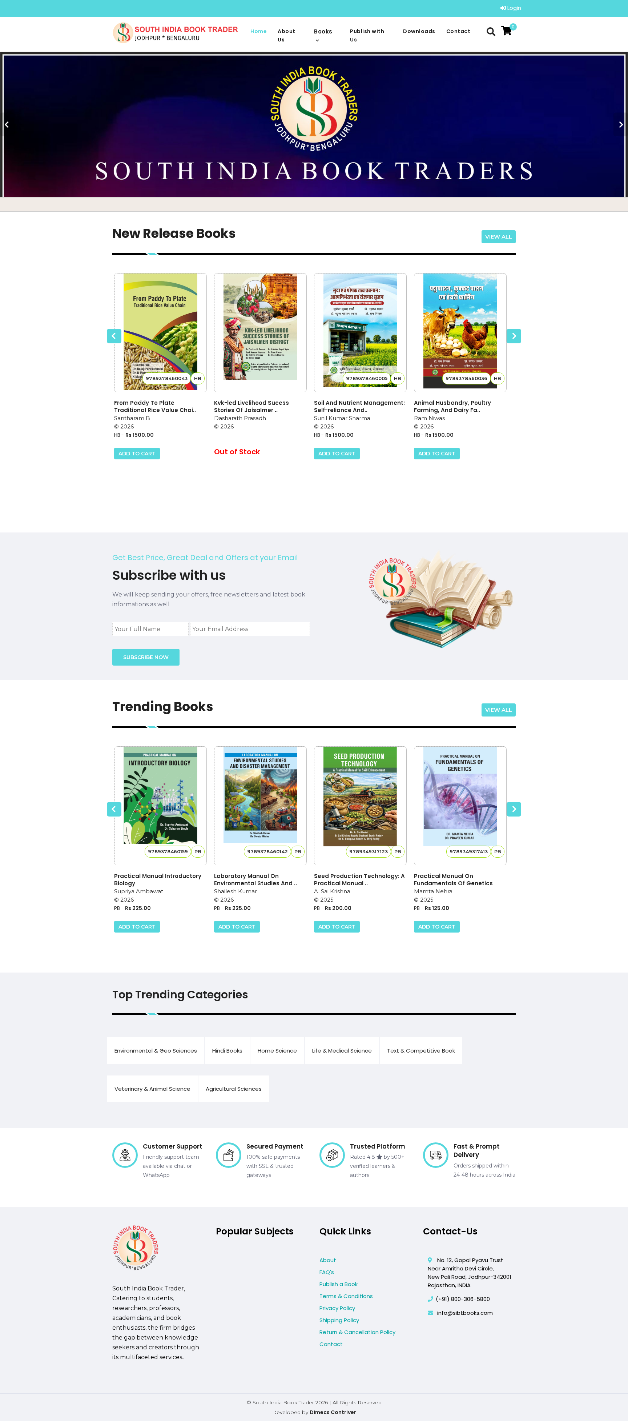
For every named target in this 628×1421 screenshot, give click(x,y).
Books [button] (323, 31)
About (327, 1260)
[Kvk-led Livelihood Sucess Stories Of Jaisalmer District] (260, 333)
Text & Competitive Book (421, 1050)
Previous (7, 124)
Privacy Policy (337, 1308)
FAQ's (326, 1272)
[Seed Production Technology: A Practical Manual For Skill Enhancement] (360, 806)
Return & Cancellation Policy (357, 1332)
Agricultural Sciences (234, 1089)
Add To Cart (137, 453)
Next (620, 124)
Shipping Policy (339, 1320)
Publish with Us (367, 35)
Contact (458, 31)
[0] (506, 31)
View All (498, 236)
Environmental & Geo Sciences (155, 1050)
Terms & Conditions (346, 1296)
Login (513, 8)
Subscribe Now (146, 657)
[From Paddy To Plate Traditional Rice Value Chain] (160, 333)
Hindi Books (227, 1050)
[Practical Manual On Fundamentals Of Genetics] (460, 806)
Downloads (419, 31)
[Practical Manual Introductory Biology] (160, 806)
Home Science (277, 1050)
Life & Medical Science (342, 1050)
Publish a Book (338, 1284)
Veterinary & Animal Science (152, 1089)
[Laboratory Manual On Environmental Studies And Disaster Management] (260, 806)
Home (258, 31)
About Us (286, 35)
